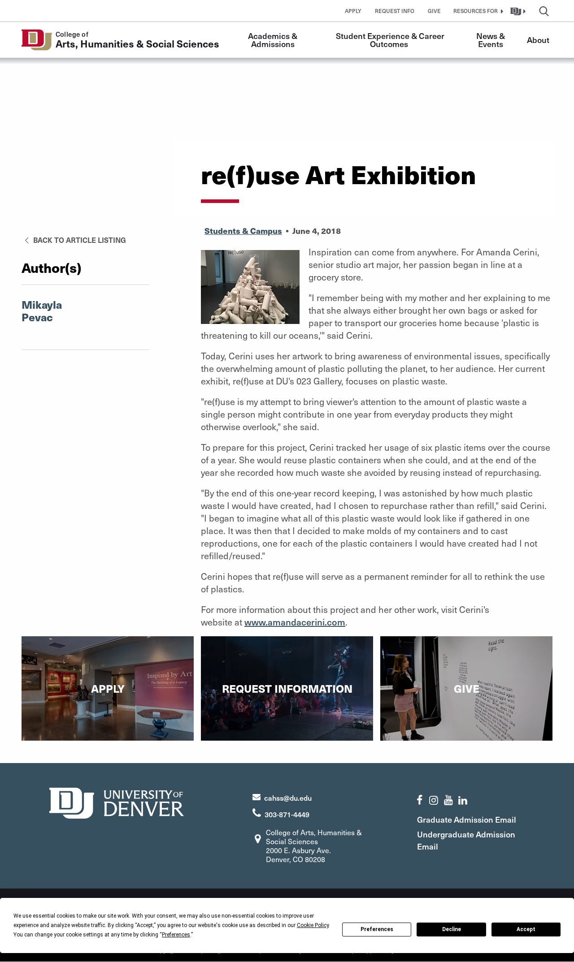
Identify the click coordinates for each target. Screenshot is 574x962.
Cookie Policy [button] (313, 925)
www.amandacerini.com (294, 622)
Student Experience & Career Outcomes (391, 39)
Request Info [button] (394, 10)
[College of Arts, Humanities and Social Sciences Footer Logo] (116, 801)
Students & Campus (243, 230)
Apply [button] (353, 10)
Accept (526, 929)
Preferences (377, 929)
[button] (477, 11)
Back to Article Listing (78, 240)
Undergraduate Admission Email (466, 840)
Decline (451, 929)
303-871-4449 (287, 814)
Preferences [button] (176, 935)
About (538, 39)
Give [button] (434, 10)
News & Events (491, 39)
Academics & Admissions (273, 39)
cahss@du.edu (288, 797)
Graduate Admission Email (466, 819)
